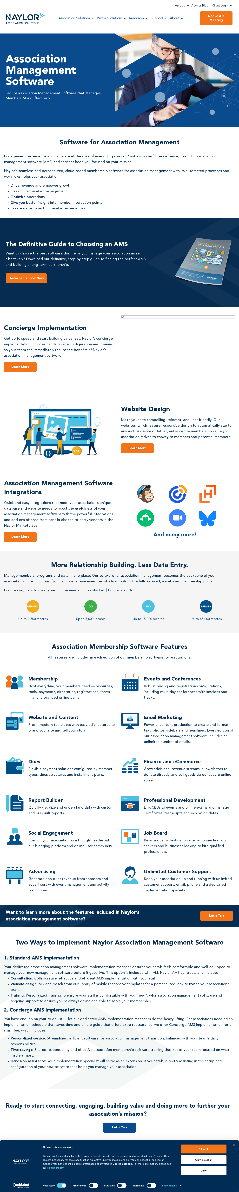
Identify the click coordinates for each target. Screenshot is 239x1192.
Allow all (203, 1149)
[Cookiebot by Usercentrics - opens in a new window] (21, 1185)
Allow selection (203, 1160)
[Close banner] (234, 1145)
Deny (203, 1170)
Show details (169, 1185)
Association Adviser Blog (191, 5)
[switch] (93, 1185)
